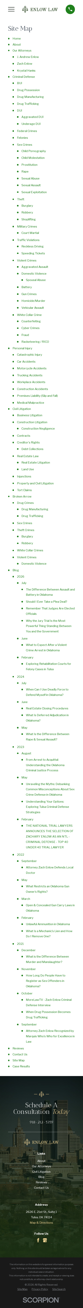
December (28, 950)
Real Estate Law (28, 456)
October (27, 993)
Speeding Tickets (33, 253)
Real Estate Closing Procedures (47, 708)
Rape (25, 171)
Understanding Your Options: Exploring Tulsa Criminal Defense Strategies (47, 807)
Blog (16, 570)
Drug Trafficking (28, 104)
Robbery (27, 212)
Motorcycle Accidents (32, 368)
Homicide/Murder (33, 301)
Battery (26, 287)
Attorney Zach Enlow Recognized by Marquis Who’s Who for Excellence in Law (50, 1036)
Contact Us (20, 1054)
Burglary (27, 205)
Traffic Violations (28, 240)
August (26, 753)
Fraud (25, 335)
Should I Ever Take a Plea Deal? (46, 601)
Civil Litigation (22, 409)
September (29, 861)
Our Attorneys (22, 50)
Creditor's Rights (28, 442)
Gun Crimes (29, 294)
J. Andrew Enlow (28, 57)
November (28, 969)
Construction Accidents (32, 389)
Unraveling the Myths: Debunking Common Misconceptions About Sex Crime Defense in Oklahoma (50, 789)
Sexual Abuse (30, 178)
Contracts (23, 435)
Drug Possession (28, 90)
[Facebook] (38, 1240)
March (25, 899)
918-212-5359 (41, 1122)
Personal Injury (22, 348)
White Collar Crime (29, 315)
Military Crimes (27, 226)
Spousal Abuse (36, 280)
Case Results (21, 1066)
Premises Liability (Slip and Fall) (37, 396)
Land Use (27, 469)
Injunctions (24, 476)
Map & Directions (41, 1222)
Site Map (19, 1060)
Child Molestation (33, 158)
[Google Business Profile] (45, 1240)
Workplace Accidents (31, 382)
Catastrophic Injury (29, 354)
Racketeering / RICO (35, 341)
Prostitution (29, 165)
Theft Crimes (25, 530)
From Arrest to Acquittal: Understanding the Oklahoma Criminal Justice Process (45, 765)
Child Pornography (33, 151)
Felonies (22, 138)
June (24, 638)
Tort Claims (24, 490)
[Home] (40, 9)
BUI (19, 83)
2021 (20, 944)
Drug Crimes (25, 503)
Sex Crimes (24, 144)
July (23, 583)
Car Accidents (26, 361)
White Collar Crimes (30, 550)
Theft (20, 199)
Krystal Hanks (26, 70)
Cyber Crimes (30, 328)
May (24, 727)
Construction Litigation (32, 422)
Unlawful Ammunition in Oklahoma (48, 924)
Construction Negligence (38, 428)
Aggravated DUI (32, 117)
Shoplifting (28, 219)
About (17, 44)
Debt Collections (32, 449)
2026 (20, 576)
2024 (20, 677)
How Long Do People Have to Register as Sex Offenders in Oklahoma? (45, 981)
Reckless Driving (32, 246)
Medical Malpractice (30, 402)
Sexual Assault (31, 185)
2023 (20, 747)
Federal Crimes (27, 131)
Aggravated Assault (34, 267)
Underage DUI (31, 124)
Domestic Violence (34, 273)
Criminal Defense (24, 77)
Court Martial (30, 233)
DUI (19, 110)
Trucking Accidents (29, 375)
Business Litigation (29, 415)
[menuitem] (22, 1289)
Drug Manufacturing (30, 97)
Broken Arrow (22, 496)
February (27, 657)
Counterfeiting (31, 321)
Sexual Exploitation (34, 192)
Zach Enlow (24, 63)
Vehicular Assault (32, 308)
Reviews (18, 1048)
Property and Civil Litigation (35, 483)
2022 (20, 854)
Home (17, 38)
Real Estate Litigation (35, 462)
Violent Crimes (26, 260)
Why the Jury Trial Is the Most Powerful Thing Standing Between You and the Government (48, 626)
